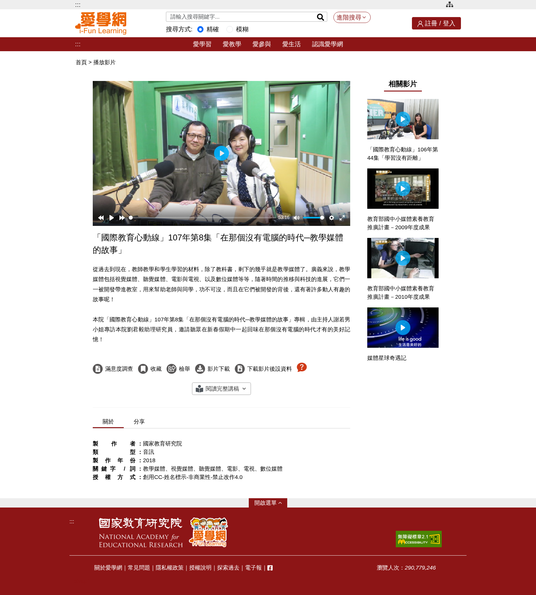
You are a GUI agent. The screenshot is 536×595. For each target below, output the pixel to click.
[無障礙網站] (419, 539)
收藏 (156, 369)
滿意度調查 (119, 369)
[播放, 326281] (112, 218)
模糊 (242, 29)
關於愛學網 (108, 568)
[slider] (202, 218)
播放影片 (104, 62)
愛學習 (202, 44)
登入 (449, 23)
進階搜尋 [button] (349, 17)
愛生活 (291, 44)
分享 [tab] (139, 421)
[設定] (332, 218)
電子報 (253, 568)
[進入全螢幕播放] (342, 218)
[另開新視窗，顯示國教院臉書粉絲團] (270, 567)
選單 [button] (271, 503)
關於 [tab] (108, 421)
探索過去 (228, 568)
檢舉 (184, 369)
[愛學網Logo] (208, 532)
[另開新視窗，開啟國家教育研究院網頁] (141, 532)
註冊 (431, 23)
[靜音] (297, 218)
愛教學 (232, 44)
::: (78, 4)
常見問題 (139, 568)
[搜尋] (321, 16)
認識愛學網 (327, 44)
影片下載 (219, 369)
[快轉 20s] (122, 218)
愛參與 (261, 44)
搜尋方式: (179, 29)
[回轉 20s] (101, 218)
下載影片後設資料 (269, 369)
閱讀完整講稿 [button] (222, 389)
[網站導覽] (452, 5)
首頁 (82, 62)
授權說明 (200, 568)
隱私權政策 (170, 568)
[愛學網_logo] (100, 23)
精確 (213, 29)
